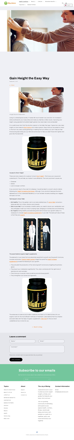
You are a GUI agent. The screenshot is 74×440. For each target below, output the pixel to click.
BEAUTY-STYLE (8, 392)
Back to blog (38, 327)
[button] (24, 1)
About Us (23, 392)
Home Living (7, 416)
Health (5, 413)
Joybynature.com (32, 434)
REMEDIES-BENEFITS (9, 397)
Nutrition (6, 405)
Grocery (6, 408)
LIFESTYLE (7, 395)
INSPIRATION (7, 400)
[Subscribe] (49, 379)
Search (23, 389)
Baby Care (6, 418)
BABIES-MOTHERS (9, 402)
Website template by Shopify (42, 434)
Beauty (6, 410)
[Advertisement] (37, 65)
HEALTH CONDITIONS (9, 389)
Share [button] (12, 85)
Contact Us (24, 395)
